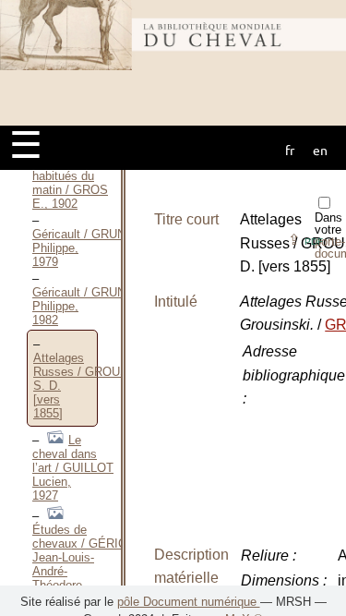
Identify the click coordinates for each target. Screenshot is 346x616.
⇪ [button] (305, 240)
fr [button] (289, 149)
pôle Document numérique (188, 602)
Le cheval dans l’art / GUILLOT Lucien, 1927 (72, 467)
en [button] (320, 149)
